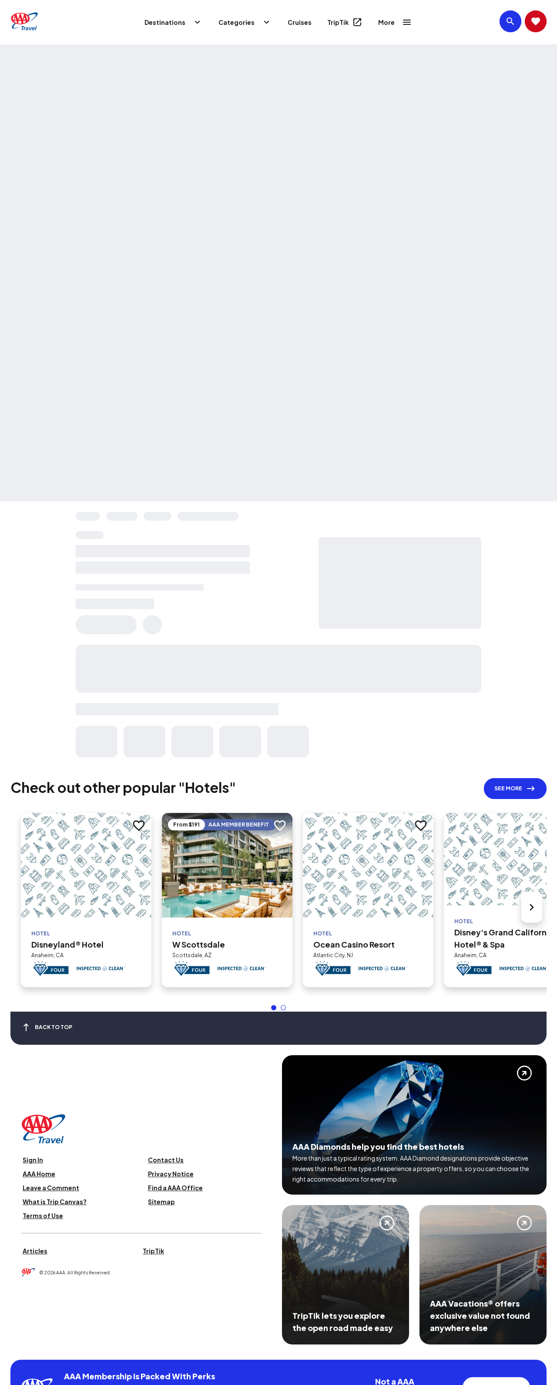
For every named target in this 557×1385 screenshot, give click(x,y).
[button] (274, 1008)
